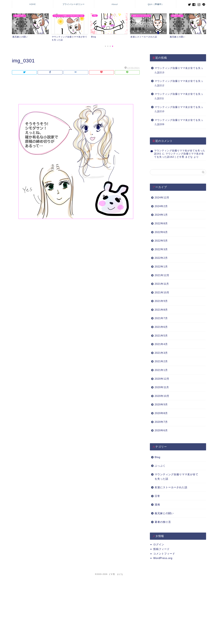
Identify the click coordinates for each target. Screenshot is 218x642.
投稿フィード (161, 549)
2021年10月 (162, 292)
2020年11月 (162, 387)
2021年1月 (161, 370)
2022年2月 (161, 257)
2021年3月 (161, 352)
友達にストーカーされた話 (171, 487)
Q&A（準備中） (156, 4)
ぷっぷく (160, 465)
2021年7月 (161, 318)
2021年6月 (161, 326)
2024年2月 (161, 206)
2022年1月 (161, 266)
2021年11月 (162, 283)
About (115, 4)
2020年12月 (162, 378)
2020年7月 (161, 421)
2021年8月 (161, 309)
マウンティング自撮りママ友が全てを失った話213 (179, 70)
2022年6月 (161, 232)
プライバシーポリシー (74, 4)
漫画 (157, 504)
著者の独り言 (163, 521)
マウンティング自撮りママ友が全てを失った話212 (179, 83)
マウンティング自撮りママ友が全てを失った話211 (179, 96)
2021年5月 (161, 335)
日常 (157, 496)
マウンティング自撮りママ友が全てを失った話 (176, 476)
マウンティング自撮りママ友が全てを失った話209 (179, 122)
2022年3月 (161, 249)
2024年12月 (162, 197)
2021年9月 (161, 301)
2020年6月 (161, 430)
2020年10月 (162, 395)
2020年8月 (161, 413)
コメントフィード (164, 553)
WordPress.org (162, 558)
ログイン (158, 544)
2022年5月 (161, 240)
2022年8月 (161, 223)
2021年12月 (162, 275)
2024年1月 (161, 214)
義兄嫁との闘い (164, 513)
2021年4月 (161, 344)
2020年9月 (161, 404)
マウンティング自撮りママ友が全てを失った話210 (179, 109)
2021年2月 (161, 361)
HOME (32, 4)
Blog (157, 457)
